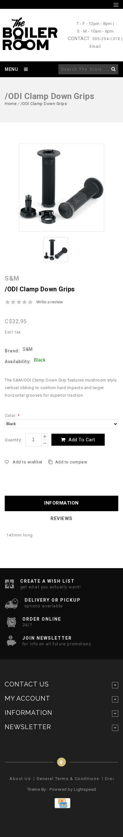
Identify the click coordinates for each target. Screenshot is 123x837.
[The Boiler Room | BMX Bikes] (29, 47)
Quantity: (13, 439)
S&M (28, 349)
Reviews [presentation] (61, 518)
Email (95, 46)
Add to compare (71, 462)
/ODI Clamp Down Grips (43, 103)
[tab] (61, 503)
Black (40, 360)
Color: (12, 415)
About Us (20, 778)
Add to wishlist (28, 462)
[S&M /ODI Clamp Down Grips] (61, 187)
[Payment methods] (61, 806)
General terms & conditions (68, 778)
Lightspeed (85, 789)
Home (10, 103)
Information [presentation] (61, 503)
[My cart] (108, 5)
